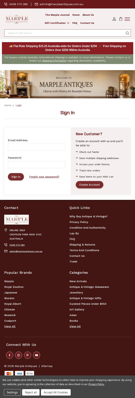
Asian (73, 315)
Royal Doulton (14, 287)
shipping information (54, 60)
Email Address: (18, 140)
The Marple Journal (57, 14)
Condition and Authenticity (87, 227)
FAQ (74, 23)
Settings (12, 392)
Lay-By (74, 233)
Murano (9, 298)
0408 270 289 (18, 4)
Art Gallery (76, 309)
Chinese (9, 309)
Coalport (10, 320)
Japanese (10, 292)
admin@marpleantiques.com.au (61, 4)
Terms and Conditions (84, 250)
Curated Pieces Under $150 (87, 303)
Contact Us (87, 23)
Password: (15, 157)
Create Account (89, 184)
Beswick (10, 315)
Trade (73, 261)
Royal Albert (12, 303)
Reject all (31, 392)
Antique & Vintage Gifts (85, 298)
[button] (67, 84)
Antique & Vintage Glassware (89, 287)
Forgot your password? (44, 176)
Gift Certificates (55, 23)
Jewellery (76, 292)
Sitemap (47, 366)
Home (76, 14)
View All (9, 326)
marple (9, 281)
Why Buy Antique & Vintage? (88, 216)
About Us (88, 14)
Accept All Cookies (56, 392)
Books (73, 320)
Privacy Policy (78, 222)
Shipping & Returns (82, 244)
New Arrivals (78, 281)
